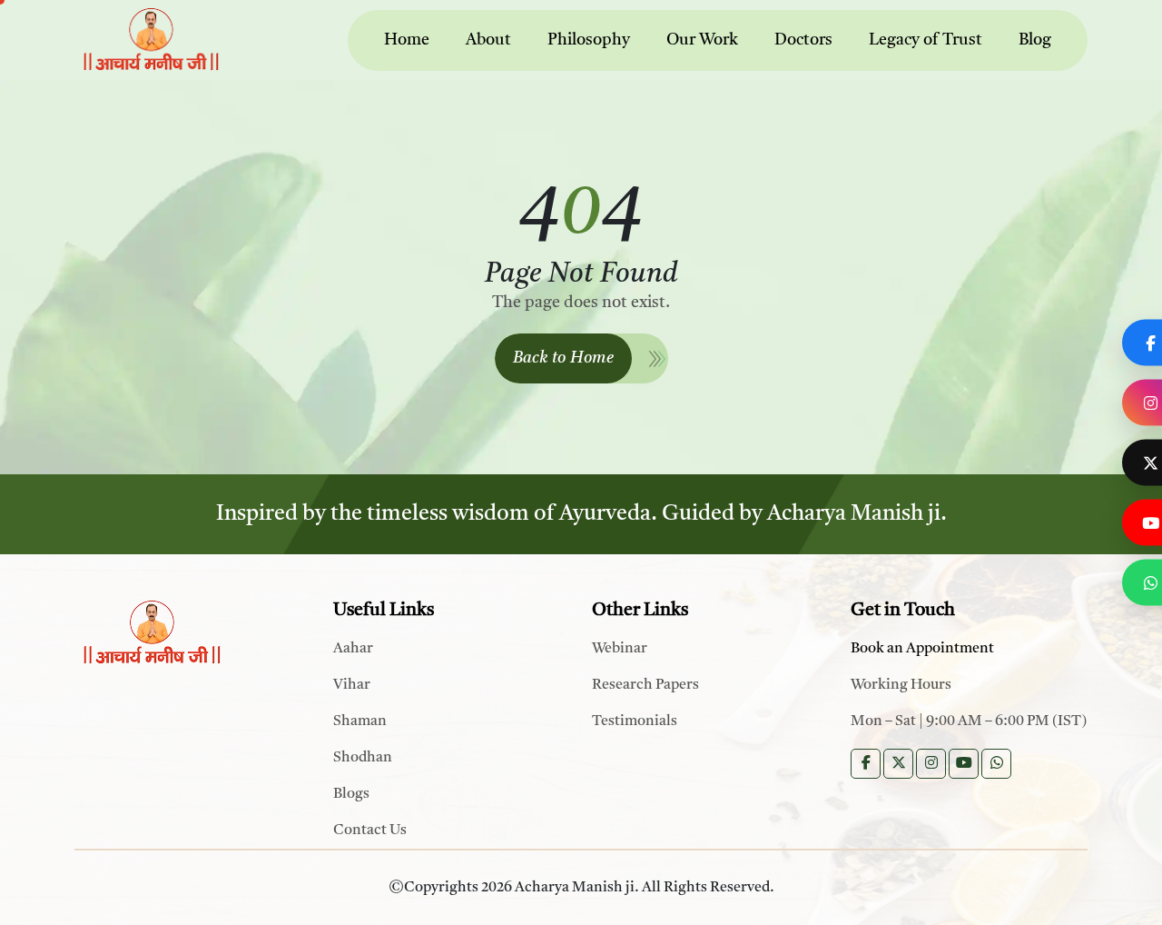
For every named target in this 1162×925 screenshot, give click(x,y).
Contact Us (370, 830)
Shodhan (362, 758)
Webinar (619, 649)
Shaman (360, 721)
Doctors (803, 40)
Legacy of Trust (925, 40)
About (488, 40)
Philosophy (588, 40)
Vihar (351, 685)
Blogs (351, 794)
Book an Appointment (922, 649)
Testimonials (634, 721)
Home (406, 40)
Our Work (702, 40)
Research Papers (645, 685)
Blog (1035, 40)
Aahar (353, 649)
